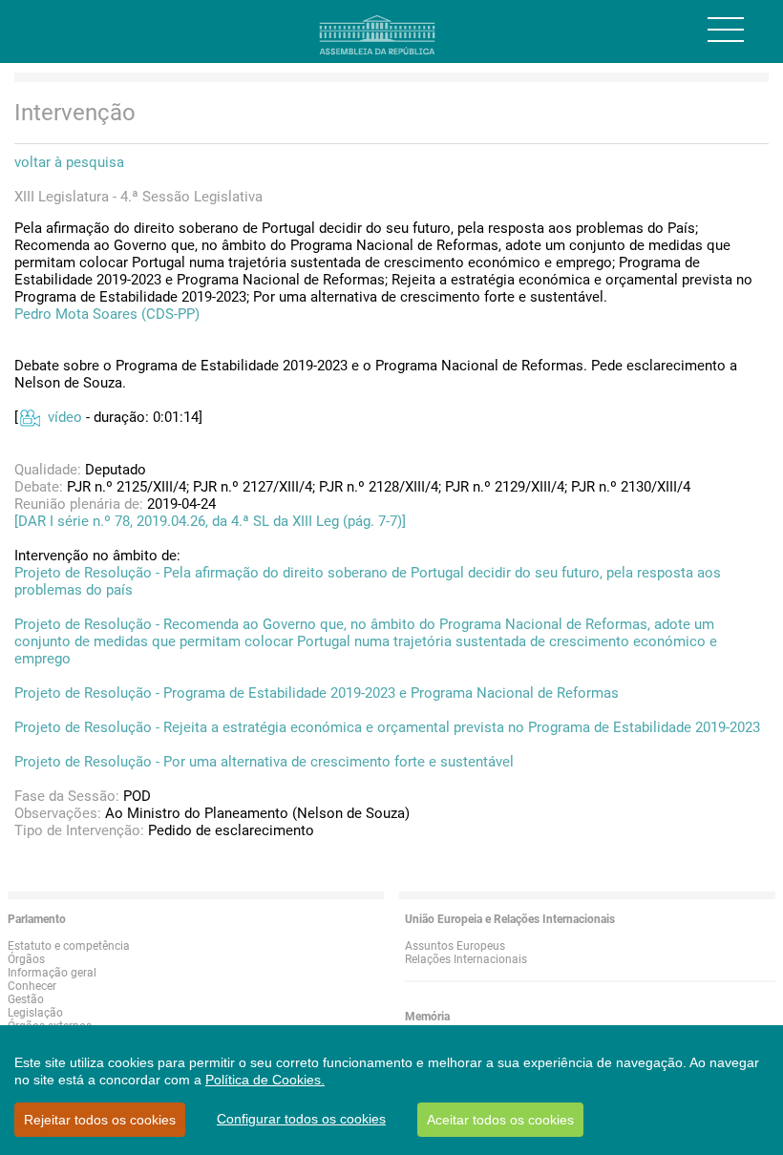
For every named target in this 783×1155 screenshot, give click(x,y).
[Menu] (725, 30)
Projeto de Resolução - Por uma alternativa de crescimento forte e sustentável (264, 761)
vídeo (65, 417)
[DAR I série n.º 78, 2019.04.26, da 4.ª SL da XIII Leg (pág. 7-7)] (210, 521)
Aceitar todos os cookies (500, 1119)
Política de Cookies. (265, 1079)
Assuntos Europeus (455, 946)
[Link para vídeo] (29, 417)
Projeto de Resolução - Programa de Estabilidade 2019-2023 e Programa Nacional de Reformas (316, 693)
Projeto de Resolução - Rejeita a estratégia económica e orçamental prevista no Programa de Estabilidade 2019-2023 (387, 727)
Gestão (26, 999)
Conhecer (32, 986)
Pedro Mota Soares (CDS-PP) (107, 314)
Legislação (35, 1012)
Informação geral (52, 972)
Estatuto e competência (69, 946)
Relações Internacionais (466, 959)
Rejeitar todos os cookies (100, 1119)
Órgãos (26, 959)
